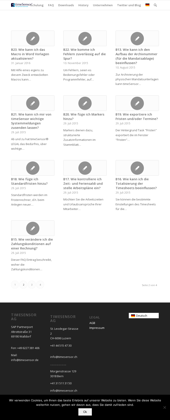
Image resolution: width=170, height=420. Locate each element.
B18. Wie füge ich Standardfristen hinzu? (29, 181)
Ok (85, 412)
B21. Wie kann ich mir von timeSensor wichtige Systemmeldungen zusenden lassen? (31, 121)
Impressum (96, 328)
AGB (92, 323)
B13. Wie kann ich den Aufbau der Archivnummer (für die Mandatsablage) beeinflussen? (136, 56)
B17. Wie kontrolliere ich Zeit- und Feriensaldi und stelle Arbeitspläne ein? (83, 183)
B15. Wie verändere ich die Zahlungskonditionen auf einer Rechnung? (32, 243)
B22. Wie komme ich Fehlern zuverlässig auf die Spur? (84, 54)
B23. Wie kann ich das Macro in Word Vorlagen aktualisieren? (30, 54)
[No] (164, 407)
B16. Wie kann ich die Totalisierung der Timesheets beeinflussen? (136, 183)
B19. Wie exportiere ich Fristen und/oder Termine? (137, 116)
